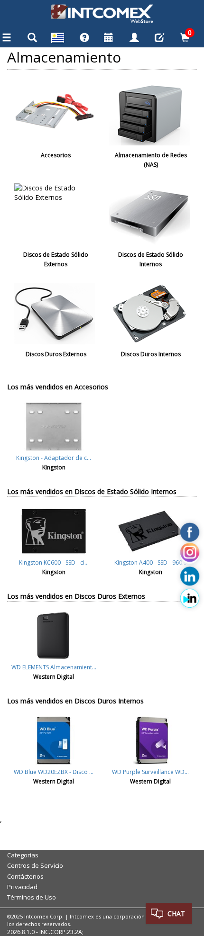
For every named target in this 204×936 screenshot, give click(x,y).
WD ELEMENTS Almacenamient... (53, 667)
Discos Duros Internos (151, 354)
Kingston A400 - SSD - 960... (150, 562)
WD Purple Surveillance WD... (150, 772)
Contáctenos (25, 876)
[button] (58, 39)
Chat (176, 913)
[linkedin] (189, 576)
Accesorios (56, 155)
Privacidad (22, 886)
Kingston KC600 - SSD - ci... (54, 562)
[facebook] (189, 531)
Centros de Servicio (35, 865)
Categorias (22, 855)
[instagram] (189, 554)
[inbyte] (189, 597)
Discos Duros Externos (56, 354)
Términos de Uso (31, 897)
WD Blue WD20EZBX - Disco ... (53, 772)
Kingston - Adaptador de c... (53, 458)
